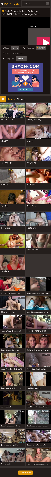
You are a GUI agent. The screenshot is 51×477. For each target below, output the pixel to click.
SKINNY (41, 48)
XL (10, 3)
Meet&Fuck (21, 58)
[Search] (47, 3)
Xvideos (15, 48)
